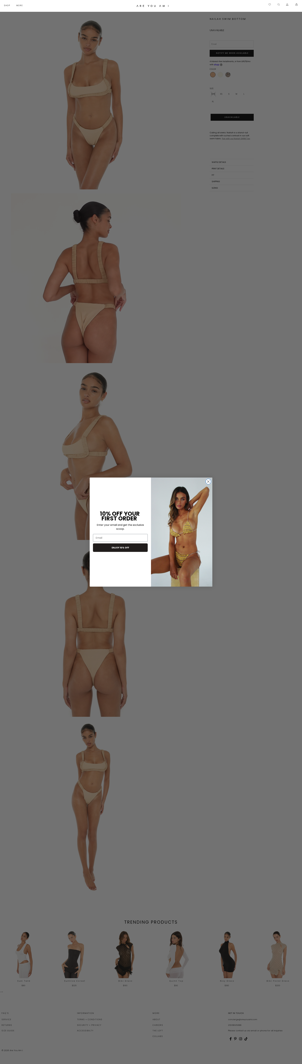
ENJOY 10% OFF (120, 547)
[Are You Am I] (152, 6)
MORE (20, 5)
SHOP (7, 5)
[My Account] (287, 4)
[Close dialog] (208, 481)
